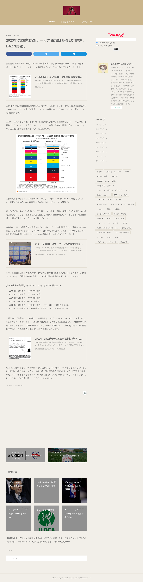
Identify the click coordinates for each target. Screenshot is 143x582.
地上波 (128, 190)
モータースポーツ (103, 213)
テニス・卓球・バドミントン (107, 228)
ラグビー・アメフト (104, 218)
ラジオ (118, 199)
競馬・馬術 (126, 228)
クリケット (112, 242)
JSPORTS (100, 199)
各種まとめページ (68, 21)
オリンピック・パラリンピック (122, 204)
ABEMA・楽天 (102, 176)
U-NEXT (114, 176)
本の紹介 (124, 242)
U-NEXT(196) (19, 385)
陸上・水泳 (120, 218)
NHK (110, 199)
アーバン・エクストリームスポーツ (110, 237)
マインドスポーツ (122, 232)
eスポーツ (100, 242)
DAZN (127, 171)
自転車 (117, 209)
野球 (109, 209)
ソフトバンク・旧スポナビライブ (109, 190)
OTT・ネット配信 (120, 195)
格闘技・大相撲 (120, 213)
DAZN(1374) (10, 385)
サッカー (100, 209)
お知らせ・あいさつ (113, 171)
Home (52, 21)
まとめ (99, 171)
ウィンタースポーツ (104, 232)
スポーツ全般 (102, 204)
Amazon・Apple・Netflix (106, 181)
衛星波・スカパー (103, 195)
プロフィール (88, 21)
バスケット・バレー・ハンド (107, 223)
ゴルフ (124, 223)
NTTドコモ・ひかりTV (105, 185)
